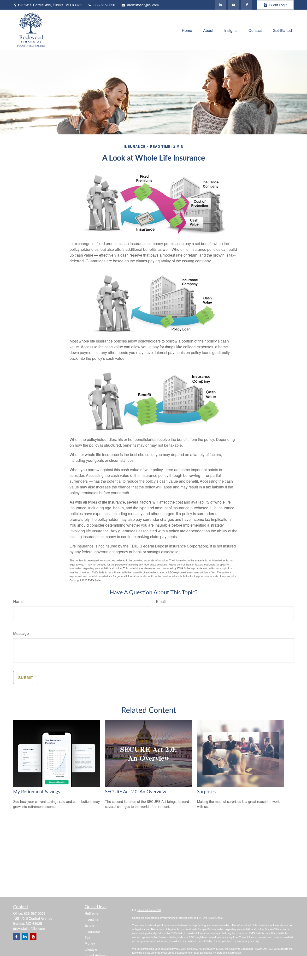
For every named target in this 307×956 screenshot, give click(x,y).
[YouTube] (233, 5)
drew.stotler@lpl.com (143, 4)
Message (21, 633)
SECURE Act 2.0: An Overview (135, 792)
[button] (187, 30)
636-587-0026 (104, 4)
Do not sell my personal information (220, 952)
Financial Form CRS (149, 910)
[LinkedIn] (220, 5)
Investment (93, 919)
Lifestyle (91, 949)
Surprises (206, 792)
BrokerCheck (215, 918)
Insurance (92, 931)
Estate (89, 925)
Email (161, 601)
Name (18, 601)
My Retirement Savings (36, 792)
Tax (87, 937)
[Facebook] (246, 5)
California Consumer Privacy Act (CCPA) (253, 948)
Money (90, 943)
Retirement (93, 913)
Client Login (278, 4)
